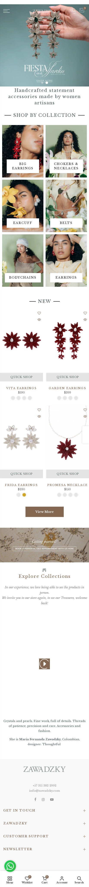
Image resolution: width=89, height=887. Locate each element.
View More (44, 512)
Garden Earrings (67, 388)
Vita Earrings (21, 388)
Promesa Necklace (67, 485)
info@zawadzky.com (44, 791)
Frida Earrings (21, 485)
